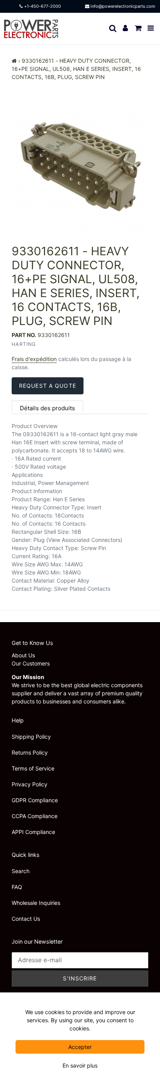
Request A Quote (47, 385)
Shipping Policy (31, 736)
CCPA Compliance (34, 816)
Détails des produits (47, 408)
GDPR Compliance (35, 800)
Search (21, 871)
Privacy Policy (29, 784)
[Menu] (151, 28)
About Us (23, 655)
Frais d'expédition (34, 359)
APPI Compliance (33, 832)
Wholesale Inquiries (36, 902)
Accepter (80, 1047)
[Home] (14, 60)
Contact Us (26, 918)
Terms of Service (33, 768)
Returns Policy (30, 752)
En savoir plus (80, 1065)
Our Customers (31, 663)
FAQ (17, 887)
